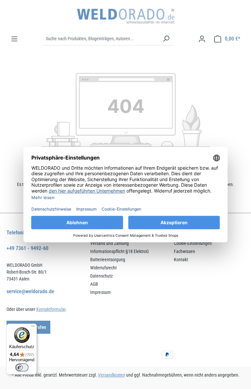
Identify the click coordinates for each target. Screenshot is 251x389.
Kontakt (181, 259)
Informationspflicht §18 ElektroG (119, 251)
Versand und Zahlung (109, 243)
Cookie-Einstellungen (193, 243)
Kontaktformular (50, 309)
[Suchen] (166, 38)
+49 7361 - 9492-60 (27, 248)
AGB (94, 284)
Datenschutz (101, 276)
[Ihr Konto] (202, 38)
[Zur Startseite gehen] (125, 16)
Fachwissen (184, 251)
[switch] (21, 367)
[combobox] (101, 38)
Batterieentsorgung (107, 259)
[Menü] (14, 38)
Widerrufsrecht (103, 267)
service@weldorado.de (30, 291)
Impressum (100, 292)
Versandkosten (111, 375)
